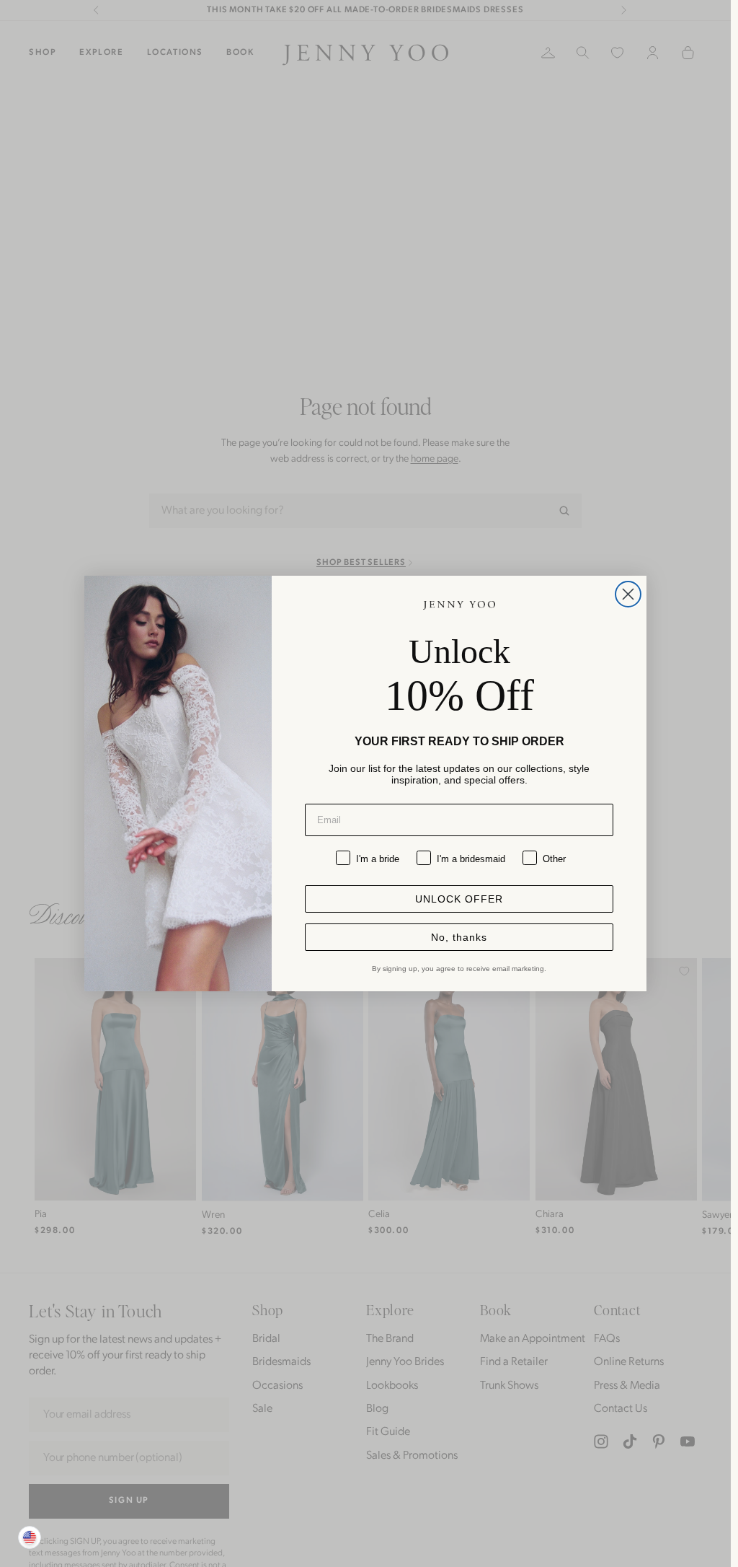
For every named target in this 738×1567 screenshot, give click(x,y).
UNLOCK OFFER (459, 899)
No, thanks (459, 937)
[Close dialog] (628, 594)
